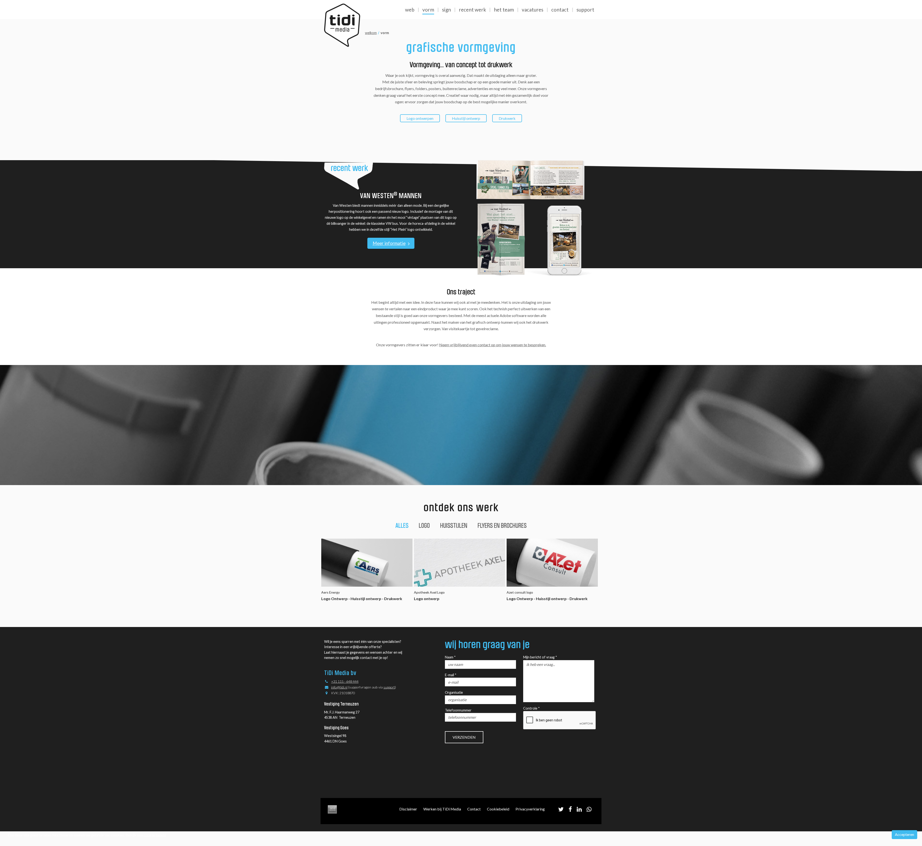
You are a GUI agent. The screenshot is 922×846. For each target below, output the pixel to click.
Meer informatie (389, 243)
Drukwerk (507, 118)
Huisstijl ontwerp (466, 118)
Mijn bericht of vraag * (540, 657)
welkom (371, 33)
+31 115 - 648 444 (344, 681)
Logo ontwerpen (419, 118)
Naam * (450, 657)
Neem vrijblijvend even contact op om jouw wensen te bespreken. (492, 344)
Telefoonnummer (458, 710)
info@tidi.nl (339, 687)
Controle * (531, 708)
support (389, 687)
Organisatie (454, 692)
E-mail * (450, 675)
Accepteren (904, 834)
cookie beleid (155, 835)
